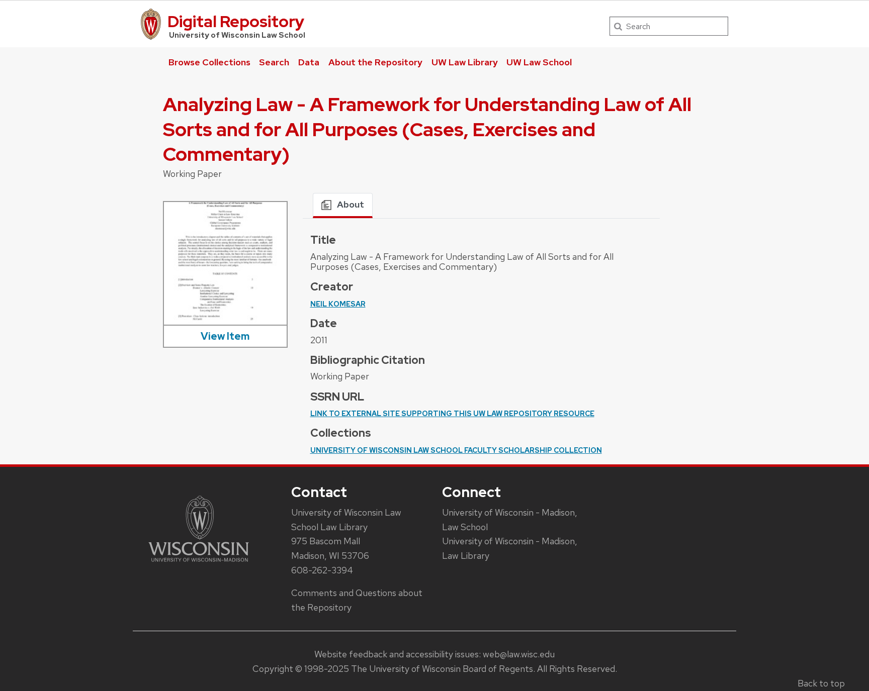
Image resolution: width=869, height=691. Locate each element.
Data (308, 62)
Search (274, 62)
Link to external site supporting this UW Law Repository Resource (452, 413)
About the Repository (375, 62)
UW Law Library (464, 62)
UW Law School (539, 62)
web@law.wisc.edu (519, 654)
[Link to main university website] (198, 563)
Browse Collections (209, 62)
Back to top (821, 683)
